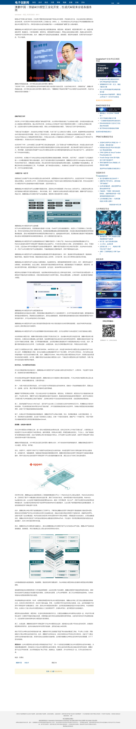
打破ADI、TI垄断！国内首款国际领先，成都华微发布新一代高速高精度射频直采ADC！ (110, 193)
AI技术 (26, 662)
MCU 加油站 (89, 720)
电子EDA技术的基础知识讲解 (109, 128)
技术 (40, 2)
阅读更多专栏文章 (115, 204)
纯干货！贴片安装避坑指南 (108, 241)
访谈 (76, 2)
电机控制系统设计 (43, 720)
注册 (118, 3)
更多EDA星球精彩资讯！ (104, 131)
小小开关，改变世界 (106, 244)
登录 (112, 3)
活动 (83, 2)
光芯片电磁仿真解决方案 (108, 118)
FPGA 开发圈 (81, 720)
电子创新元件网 (74, 720)
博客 (58, 2)
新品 (46, 2)
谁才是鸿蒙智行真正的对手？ (109, 178)
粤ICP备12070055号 (68, 726)
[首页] (23, 2)
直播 (70, 2)
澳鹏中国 (18, 662)
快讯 (34, 2)
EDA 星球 (94, 720)
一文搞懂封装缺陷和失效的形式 (110, 120)
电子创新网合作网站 (68, 718)
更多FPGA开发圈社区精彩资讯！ (110, 168)
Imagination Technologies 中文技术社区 (59, 720)
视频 (64, 2)
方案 (52, 2)
